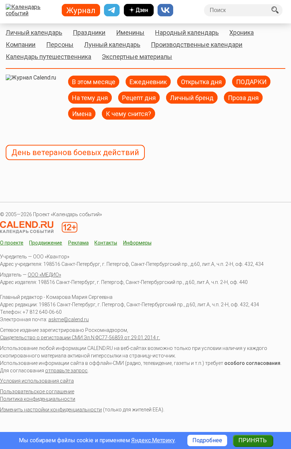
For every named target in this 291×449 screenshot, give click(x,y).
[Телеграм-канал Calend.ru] (112, 10)
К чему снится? (128, 113)
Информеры (137, 243)
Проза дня (243, 97)
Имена (82, 113)
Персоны (59, 44)
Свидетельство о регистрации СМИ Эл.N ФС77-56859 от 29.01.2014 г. (80, 337)
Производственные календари (196, 44)
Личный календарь (34, 32)
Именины (130, 32)
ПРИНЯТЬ (252, 440)
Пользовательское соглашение (37, 391)
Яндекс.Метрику (153, 440)
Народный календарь (187, 32)
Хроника (241, 32)
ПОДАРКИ (251, 81)
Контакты (105, 243)
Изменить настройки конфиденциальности (51, 409)
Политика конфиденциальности (37, 399)
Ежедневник (148, 81)
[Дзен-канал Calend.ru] (139, 10)
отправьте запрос (66, 370)
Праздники (89, 32)
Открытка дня (201, 81)
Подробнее (207, 440)
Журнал (80, 10)
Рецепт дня (139, 97)
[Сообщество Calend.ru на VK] (165, 10)
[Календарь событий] (31, 10)
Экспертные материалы (137, 56)
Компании (20, 44)
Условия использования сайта (37, 381)
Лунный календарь (112, 44)
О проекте (11, 243)
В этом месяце (93, 81)
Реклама (78, 243)
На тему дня (90, 97)
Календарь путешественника (48, 56)
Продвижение (45, 243)
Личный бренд (192, 97)
